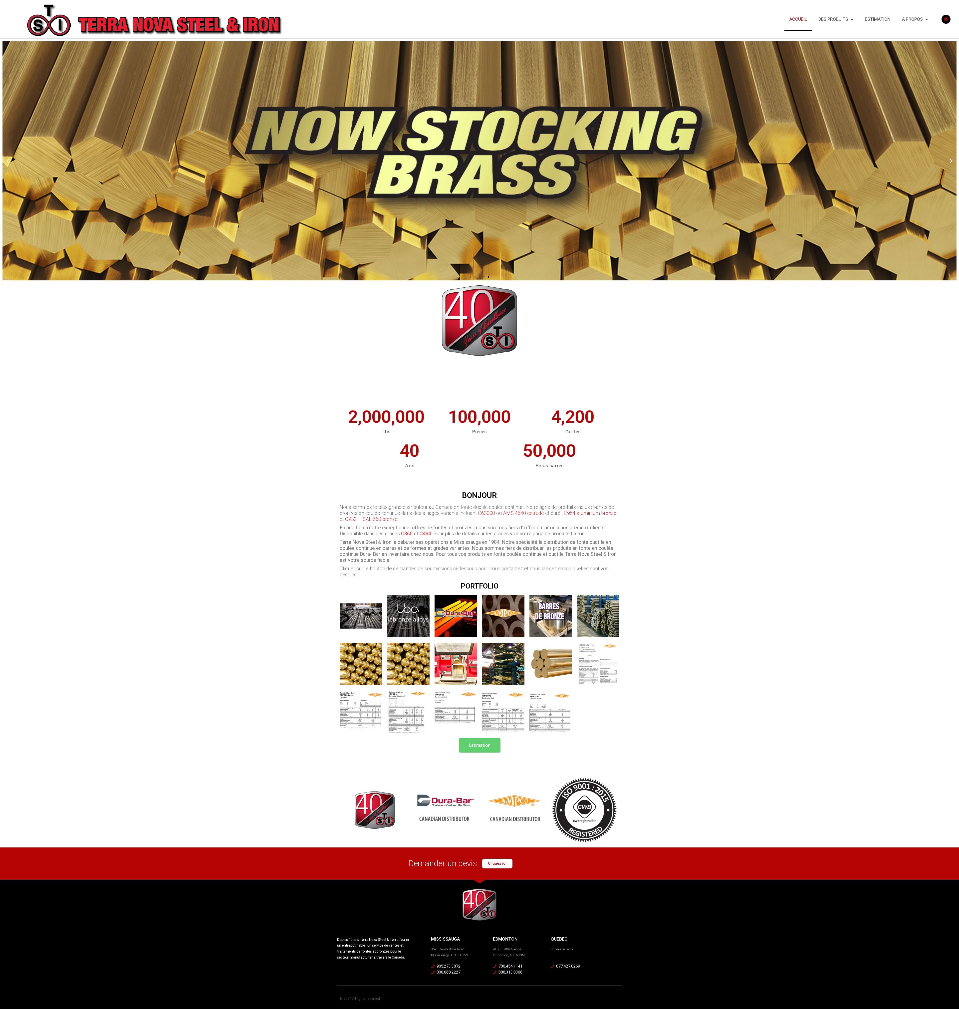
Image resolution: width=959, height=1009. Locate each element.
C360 (407, 534)
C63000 (486, 513)
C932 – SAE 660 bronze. (372, 519)
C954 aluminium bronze (590, 513)
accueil (798, 19)
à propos (912, 19)
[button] (8, 161)
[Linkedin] (946, 19)
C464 (425, 534)
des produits (833, 19)
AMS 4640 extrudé (523, 513)
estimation (878, 19)
